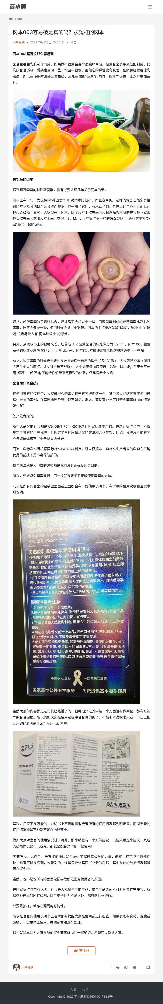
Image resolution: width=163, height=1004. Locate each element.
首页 (11, 19)
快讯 (85, 990)
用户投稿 (19, 42)
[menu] (150, 7)
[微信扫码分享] (118, 967)
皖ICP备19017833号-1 (99, 996)
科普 (73, 42)
